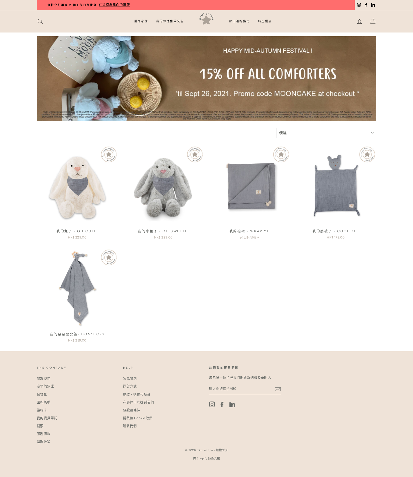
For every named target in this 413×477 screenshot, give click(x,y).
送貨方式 (130, 386)
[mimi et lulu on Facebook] (222, 404)
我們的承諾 (45, 386)
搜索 (40, 426)
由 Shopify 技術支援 (206, 458)
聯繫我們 (130, 426)
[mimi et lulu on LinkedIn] (232, 404)
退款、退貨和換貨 (137, 394)
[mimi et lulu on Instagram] (212, 404)
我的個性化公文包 (170, 21)
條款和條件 (131, 410)
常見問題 (130, 378)
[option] (216, 5)
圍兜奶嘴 (44, 402)
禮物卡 (42, 410)
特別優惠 (265, 21)
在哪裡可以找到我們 (138, 402)
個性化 (42, 394)
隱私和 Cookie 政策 (138, 418)
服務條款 (44, 434)
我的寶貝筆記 (47, 418)
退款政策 (44, 442)
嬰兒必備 (141, 21)
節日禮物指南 (239, 21)
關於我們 (44, 378)
